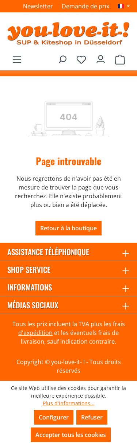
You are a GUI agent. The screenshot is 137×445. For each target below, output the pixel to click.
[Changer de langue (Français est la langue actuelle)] (124, 6)
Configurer (54, 417)
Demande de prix (85, 6)
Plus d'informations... (69, 403)
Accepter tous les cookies (70, 435)
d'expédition (35, 333)
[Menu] (17, 57)
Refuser (92, 417)
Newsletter (38, 6)
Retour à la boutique (68, 228)
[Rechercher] (62, 57)
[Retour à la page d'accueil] (68, 33)
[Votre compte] (100, 57)
